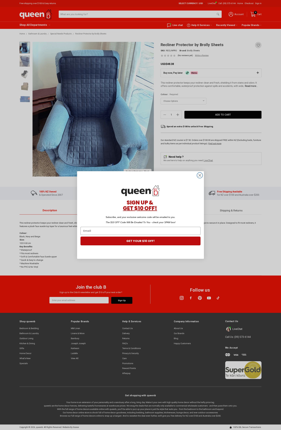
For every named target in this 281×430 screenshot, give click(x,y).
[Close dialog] (200, 175)
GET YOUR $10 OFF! (140, 241)
